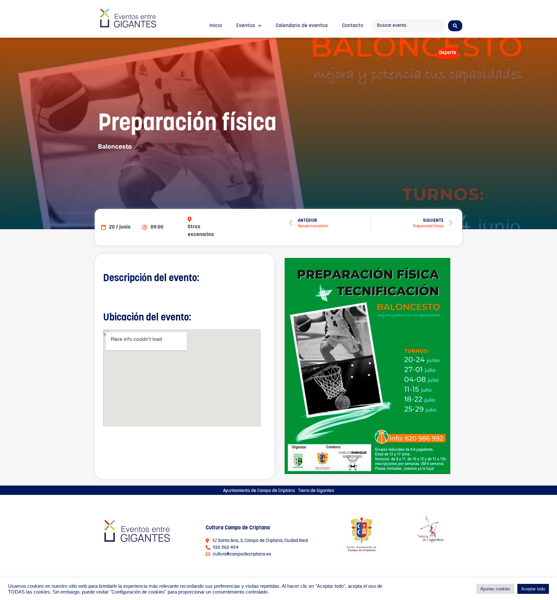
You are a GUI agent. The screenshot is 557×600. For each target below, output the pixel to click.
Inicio (216, 25)
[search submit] (455, 25)
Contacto (352, 25)
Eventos (245, 25)
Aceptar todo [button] (533, 588)
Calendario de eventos (302, 25)
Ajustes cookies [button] (495, 588)
